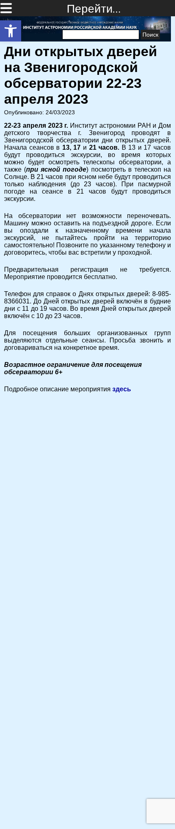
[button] (10, 30)
